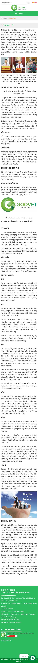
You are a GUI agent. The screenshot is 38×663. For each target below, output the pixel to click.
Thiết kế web (4, 659)
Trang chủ (4, 18)
